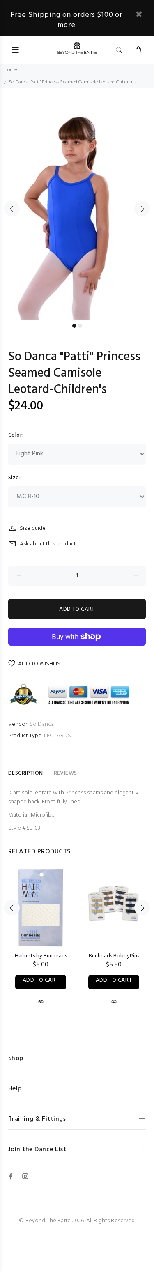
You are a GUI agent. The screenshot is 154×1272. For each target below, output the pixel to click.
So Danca (42, 724)
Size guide (33, 528)
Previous (12, 208)
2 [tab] (80, 326)
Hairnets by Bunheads (41, 956)
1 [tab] (74, 326)
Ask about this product (48, 544)
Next (142, 208)
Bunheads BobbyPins (114, 956)
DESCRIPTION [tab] (25, 773)
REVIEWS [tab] (65, 773)
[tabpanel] (77, 204)
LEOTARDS (57, 736)
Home (10, 70)
